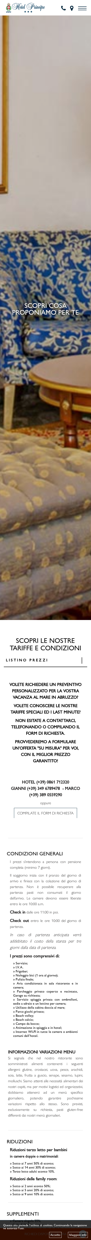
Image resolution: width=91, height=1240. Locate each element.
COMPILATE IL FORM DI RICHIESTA (45, 813)
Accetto (55, 1235)
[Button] (82, 8)
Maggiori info (78, 1235)
